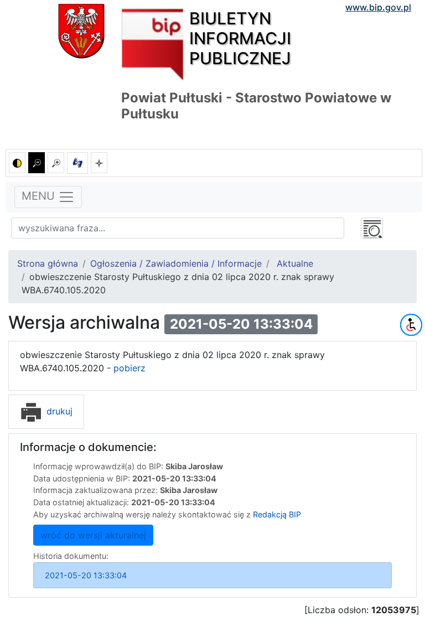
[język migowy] (77, 163)
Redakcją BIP (277, 514)
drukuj (58, 411)
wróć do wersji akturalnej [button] (93, 535)
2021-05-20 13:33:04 (86, 575)
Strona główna (47, 263)
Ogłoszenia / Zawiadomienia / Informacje (176, 263)
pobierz (129, 368)
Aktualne (295, 263)
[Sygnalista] (99, 162)
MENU (40, 196)
